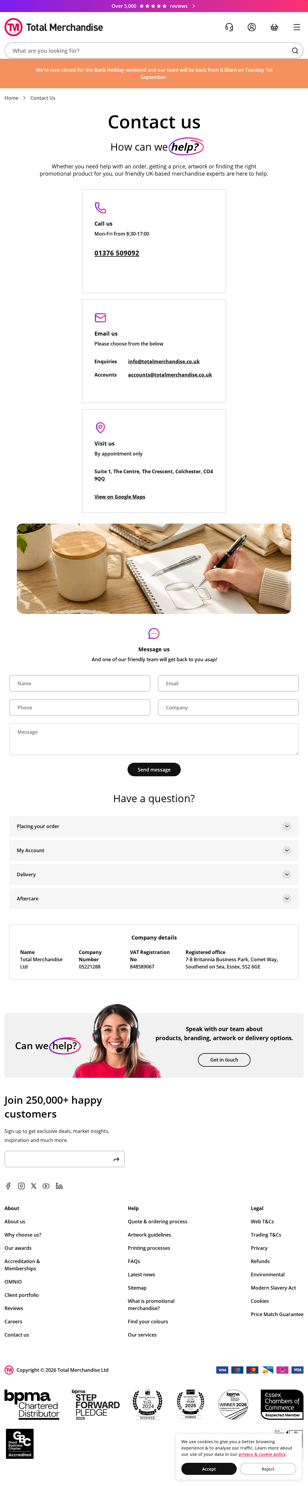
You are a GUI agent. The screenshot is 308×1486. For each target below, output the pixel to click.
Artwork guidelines (149, 1234)
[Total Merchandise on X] (33, 1186)
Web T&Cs (262, 1221)
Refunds (260, 1261)
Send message (154, 769)
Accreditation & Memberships (22, 1265)
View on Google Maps (119, 496)
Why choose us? (23, 1234)
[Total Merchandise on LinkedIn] (59, 1186)
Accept (209, 1469)
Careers (13, 1321)
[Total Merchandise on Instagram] (21, 1186)
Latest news (141, 1274)
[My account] (251, 27)
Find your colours (148, 1321)
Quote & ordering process (157, 1221)
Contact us (17, 1334)
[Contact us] (229, 27)
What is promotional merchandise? (151, 1305)
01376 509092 (116, 252)
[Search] (295, 50)
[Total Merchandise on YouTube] (46, 1186)
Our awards (18, 1248)
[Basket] (274, 27)
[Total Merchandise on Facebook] (8, 1186)
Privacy (259, 1248)
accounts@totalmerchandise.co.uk (170, 374)
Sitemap (137, 1287)
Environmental (268, 1274)
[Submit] (116, 1159)
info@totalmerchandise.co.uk (164, 361)
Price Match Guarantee (277, 1314)
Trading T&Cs (266, 1234)
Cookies (260, 1301)
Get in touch (224, 1059)
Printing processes (149, 1248)
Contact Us (42, 98)
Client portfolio (22, 1295)
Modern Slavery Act (273, 1287)
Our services (142, 1334)
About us (15, 1221)
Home (11, 98)
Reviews (14, 1308)
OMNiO (13, 1281)
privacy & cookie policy (262, 1454)
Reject (268, 1469)
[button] (154, 50)
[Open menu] (296, 27)
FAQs (134, 1261)
